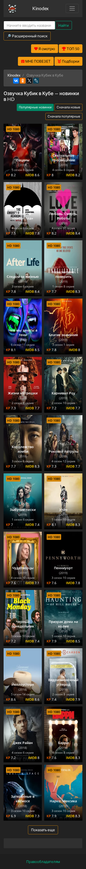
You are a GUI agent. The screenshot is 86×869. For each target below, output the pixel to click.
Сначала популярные (64, 116)
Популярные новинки (35, 107)
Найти (63, 25)
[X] (29, 81)
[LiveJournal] (36, 81)
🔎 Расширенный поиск (27, 36)
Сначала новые (68, 107)
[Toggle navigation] (72, 8)
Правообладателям (43, 861)
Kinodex (40, 8)
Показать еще (43, 830)
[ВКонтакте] (16, 81)
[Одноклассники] (23, 81)
